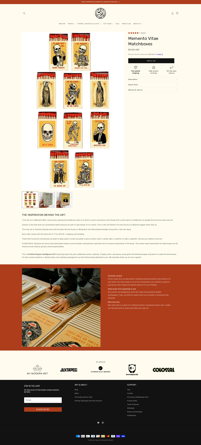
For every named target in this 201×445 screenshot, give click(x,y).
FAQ (128, 389)
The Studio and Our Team (83, 397)
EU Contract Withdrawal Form (137, 397)
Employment (131, 415)
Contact (130, 393)
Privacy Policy (132, 401)
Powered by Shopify (107, 440)
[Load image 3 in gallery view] (64, 200)
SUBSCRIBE (43, 409)
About (77, 393)
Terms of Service (133, 404)
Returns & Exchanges (134, 412)
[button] (24, 13)
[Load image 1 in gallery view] (30, 200)
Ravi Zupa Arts (97, 440)
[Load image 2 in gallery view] (47, 200)
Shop (76, 389)
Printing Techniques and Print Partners (88, 401)
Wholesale (130, 408)
